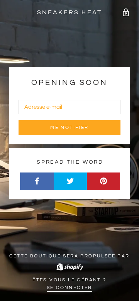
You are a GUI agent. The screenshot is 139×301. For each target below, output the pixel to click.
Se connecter (69, 287)
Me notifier (69, 127)
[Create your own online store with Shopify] (69, 266)
